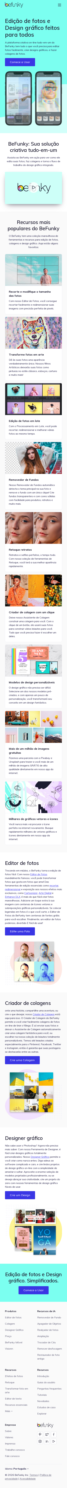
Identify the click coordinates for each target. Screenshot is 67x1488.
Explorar (41, 1413)
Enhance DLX (12, 896)
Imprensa (10, 1443)
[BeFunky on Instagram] (40, 1441)
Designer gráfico (24, 1138)
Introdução (43, 1376)
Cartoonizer (31, 893)
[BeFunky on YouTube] (54, 1441)
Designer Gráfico (40, 1156)
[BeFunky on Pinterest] (40, 1434)
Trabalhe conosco (15, 1449)
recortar (54, 885)
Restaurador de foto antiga (48, 1356)
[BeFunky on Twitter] (47, 1434)
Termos (33, 1474)
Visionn (9, 1348)
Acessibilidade (28, 1478)
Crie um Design (20, 1195)
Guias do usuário (46, 1382)
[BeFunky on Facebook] (54, 1434)
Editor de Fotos (38, 874)
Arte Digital (45, 893)
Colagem (10, 1323)
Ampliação (43, 1336)
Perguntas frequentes (49, 1388)
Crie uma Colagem (22, 1060)
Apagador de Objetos (49, 1323)
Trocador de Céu (46, 1342)
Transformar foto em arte (16, 1390)
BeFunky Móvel (13, 1342)
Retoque (9, 1382)
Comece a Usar (20, 62)
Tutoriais (42, 1394)
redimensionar (13, 889)
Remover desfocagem (49, 1348)
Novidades (43, 1401)
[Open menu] (59, 4)
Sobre (8, 1431)
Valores (9, 1437)
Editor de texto (13, 1398)
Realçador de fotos (47, 1329)
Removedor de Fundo (49, 1317)
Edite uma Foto (20, 931)
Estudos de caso (46, 1407)
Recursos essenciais (16, 1404)
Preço (8, 1336)
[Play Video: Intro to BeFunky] (33, 188)
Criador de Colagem (44, 1014)
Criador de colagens (28, 1003)
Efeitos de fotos (14, 1376)
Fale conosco (12, 1456)
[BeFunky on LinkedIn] (47, 1441)
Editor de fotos (22, 863)
